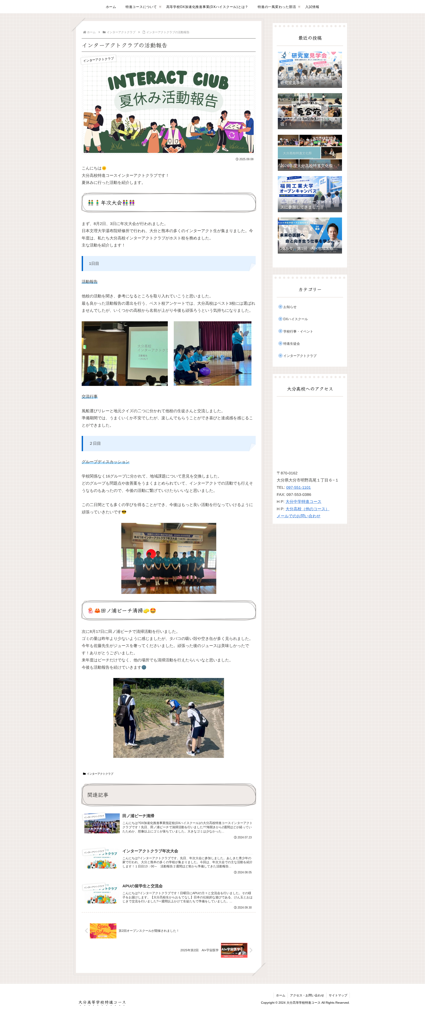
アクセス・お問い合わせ (307, 995)
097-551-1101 (298, 487)
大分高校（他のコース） (307, 509)
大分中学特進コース (303, 501)
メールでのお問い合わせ (299, 516)
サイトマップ (338, 995)
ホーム (280, 995)
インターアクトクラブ (100, 773)
